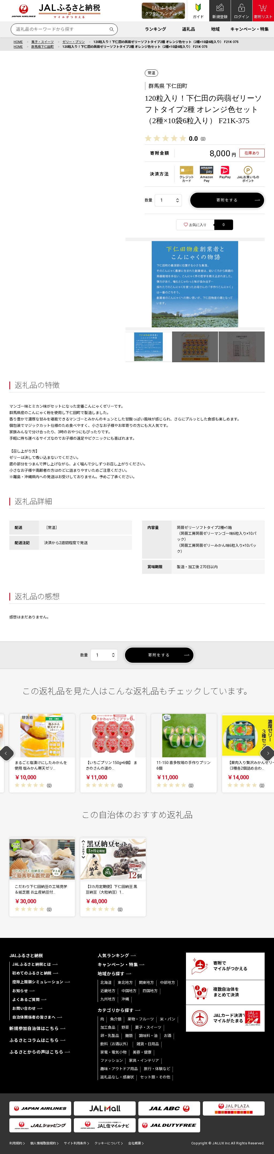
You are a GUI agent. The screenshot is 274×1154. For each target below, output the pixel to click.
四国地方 (150, 991)
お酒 (167, 1036)
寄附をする (227, 200)
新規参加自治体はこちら (34, 1028)
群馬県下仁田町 (42, 47)
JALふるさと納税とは (31, 964)
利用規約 (15, 1143)
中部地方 (167, 982)
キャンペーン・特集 (249, 29)
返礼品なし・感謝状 (117, 1077)
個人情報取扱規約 (43, 1143)
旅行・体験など (157, 1069)
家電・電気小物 (113, 1052)
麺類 (129, 1036)
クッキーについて (107, 1143)
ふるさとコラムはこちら (34, 1040)
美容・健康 (142, 1052)
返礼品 (188, 29)
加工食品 (107, 1027)
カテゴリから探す (116, 1010)
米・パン (167, 1019)
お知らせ (20, 991)
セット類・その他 (155, 1077)
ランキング (155, 29)
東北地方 (125, 982)
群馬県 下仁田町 (168, 86)
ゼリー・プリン (73, 42)
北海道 (106, 982)
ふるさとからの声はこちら (36, 1052)
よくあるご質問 (26, 999)
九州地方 (107, 999)
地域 (215, 29)
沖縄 (125, 999)
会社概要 (134, 1143)
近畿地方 (107, 991)
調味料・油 (148, 1036)
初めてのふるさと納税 (32, 973)
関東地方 (146, 982)
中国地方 (128, 991)
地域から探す (111, 973)
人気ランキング (113, 955)
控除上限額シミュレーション (37, 982)
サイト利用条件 (75, 1143)
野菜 (125, 1027)
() (203, 139)
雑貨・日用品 (147, 1044)
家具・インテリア (144, 1060)
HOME (18, 42)
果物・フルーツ (141, 1019)
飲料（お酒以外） (115, 1044)
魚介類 (115, 1019)
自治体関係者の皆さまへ (34, 1017)
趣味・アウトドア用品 (119, 1069)
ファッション (111, 1060)
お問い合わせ (24, 1008)
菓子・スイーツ (42, 42)
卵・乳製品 (109, 1036)
